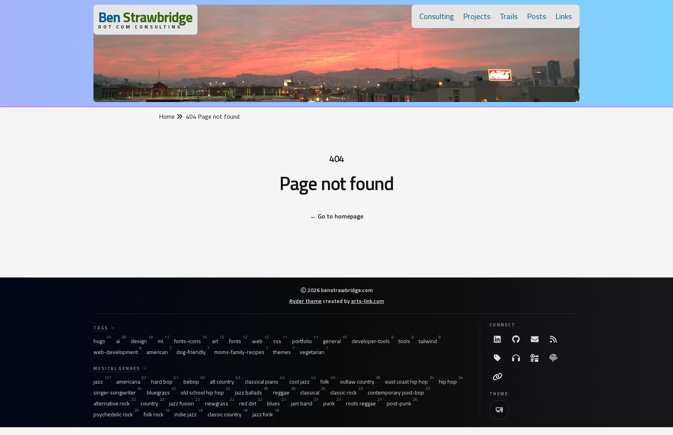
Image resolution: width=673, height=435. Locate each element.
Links (563, 16)
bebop (194, 382)
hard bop (165, 382)
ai (121, 341)
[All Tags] (497, 358)
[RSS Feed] (553, 339)
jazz (102, 382)
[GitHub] (516, 339)
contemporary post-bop (399, 392)
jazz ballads (251, 392)
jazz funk (265, 414)
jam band (305, 403)
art (218, 341)
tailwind (430, 341)
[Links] (497, 376)
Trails (509, 16)
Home (167, 116)
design (142, 341)
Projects (476, 16)
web (260, 341)
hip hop (451, 382)
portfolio (305, 341)
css (280, 341)
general (335, 341)
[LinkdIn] (497, 339)
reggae (284, 392)
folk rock (157, 414)
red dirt (251, 403)
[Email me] (535, 339)
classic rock (346, 392)
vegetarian (314, 352)
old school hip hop (205, 392)
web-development (117, 352)
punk (332, 403)
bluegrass (161, 392)
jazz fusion (184, 403)
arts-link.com (367, 301)
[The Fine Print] (553, 358)
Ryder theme (305, 301)
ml (163, 341)
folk (328, 382)
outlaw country (360, 382)
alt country (225, 382)
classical (313, 392)
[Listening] (516, 358)
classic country (228, 414)
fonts (238, 341)
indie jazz (188, 414)
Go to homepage (336, 216)
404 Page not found (213, 116)
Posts (536, 16)
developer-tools (373, 341)
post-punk (402, 403)
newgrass (219, 403)
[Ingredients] (535, 358)
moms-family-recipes (241, 352)
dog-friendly (193, 352)
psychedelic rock (116, 414)
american (159, 352)
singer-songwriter (117, 392)
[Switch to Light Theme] (499, 409)
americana (131, 382)
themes (284, 352)
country (152, 403)
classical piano (265, 382)
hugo (102, 341)
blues (276, 403)
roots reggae (364, 403)
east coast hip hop (409, 382)
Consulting (436, 16)
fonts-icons (190, 341)
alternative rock (114, 403)
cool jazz (302, 382)
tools (406, 341)
